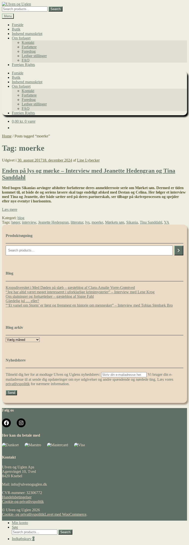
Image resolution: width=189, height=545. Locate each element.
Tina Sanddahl (151, 222)
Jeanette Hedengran (53, 222)
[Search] (178, 250)
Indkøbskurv (23, 539)
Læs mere (9, 209)
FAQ (26, 60)
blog (20, 218)
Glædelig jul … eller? (22, 301)
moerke (97, 222)
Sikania (132, 222)
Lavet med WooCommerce (65, 514)
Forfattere (29, 47)
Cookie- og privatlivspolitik (23, 514)
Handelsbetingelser (17, 497)
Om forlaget (21, 38)
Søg (15, 527)
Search (55, 9)
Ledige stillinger (34, 56)
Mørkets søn (114, 222)
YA (166, 222)
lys (87, 222)
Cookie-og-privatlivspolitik (23, 501)
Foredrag (29, 51)
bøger (15, 222)
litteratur (77, 222)
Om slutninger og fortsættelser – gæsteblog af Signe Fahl (50, 296)
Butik (16, 29)
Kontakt (28, 42)
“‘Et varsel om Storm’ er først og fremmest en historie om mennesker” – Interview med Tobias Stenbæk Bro (89, 305)
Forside (17, 25)
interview (29, 222)
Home (7, 136)
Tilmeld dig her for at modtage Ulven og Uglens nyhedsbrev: (53, 374)
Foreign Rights (23, 65)
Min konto (20, 523)
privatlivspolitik (18, 384)
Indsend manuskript (27, 34)
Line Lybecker (88, 160)
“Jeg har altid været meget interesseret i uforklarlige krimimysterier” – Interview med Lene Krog (80, 292)
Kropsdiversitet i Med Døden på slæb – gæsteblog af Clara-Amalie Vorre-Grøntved (70, 287)
